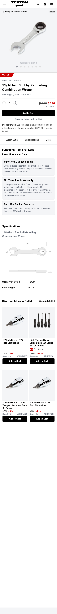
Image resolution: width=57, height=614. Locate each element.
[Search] (38, 4)
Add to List (36, 119)
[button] (28, 38)
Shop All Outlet (47, 301)
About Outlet (12, 140)
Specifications (32, 140)
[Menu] (4, 4)
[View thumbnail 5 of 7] (32, 66)
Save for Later (22, 119)
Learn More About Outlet (15, 154)
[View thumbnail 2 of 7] (20, 66)
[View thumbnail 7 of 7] (40, 66)
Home (52, 12)
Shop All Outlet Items (16, 11)
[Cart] (51, 4)
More (48, 140)
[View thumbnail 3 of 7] (24, 66)
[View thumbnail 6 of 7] (36, 66)
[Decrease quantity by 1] (4, 103)
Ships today (26, 94)
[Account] (45, 4)
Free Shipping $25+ (10, 94)
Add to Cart (28, 113)
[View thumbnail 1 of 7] (16, 66)
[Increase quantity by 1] (15, 103)
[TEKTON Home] (21, 4)
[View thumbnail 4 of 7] (28, 66)
